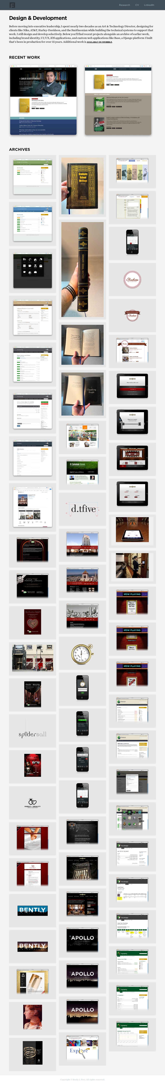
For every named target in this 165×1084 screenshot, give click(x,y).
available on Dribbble (99, 42)
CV (137, 5)
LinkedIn (149, 5)
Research (124, 5)
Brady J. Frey (12, 5)
